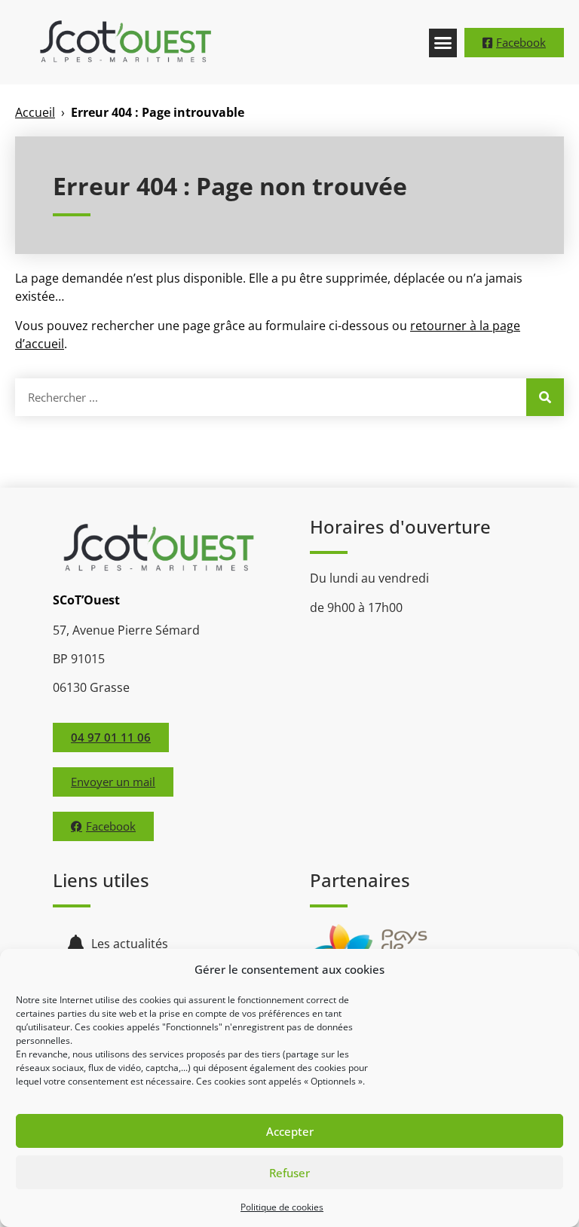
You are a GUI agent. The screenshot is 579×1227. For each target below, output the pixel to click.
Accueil (35, 112)
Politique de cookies (281, 1207)
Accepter (290, 1131)
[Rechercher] (545, 397)
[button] (443, 43)
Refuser (289, 1172)
